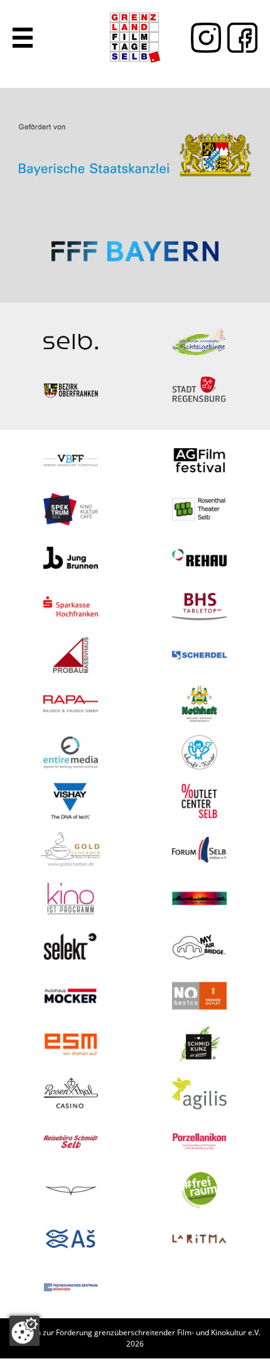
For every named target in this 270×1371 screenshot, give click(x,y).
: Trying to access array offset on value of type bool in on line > (135, 144)
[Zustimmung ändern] (24, 1331)
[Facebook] (239, 38)
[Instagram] (203, 38)
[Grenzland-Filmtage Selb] (135, 38)
